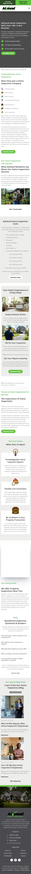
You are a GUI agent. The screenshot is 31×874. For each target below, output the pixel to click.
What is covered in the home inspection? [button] (14, 654)
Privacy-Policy (24, 868)
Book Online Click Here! (23, 2)
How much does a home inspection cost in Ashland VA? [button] (14, 636)
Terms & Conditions (7, 870)
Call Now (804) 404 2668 (7, 2)
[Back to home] (8, 8)
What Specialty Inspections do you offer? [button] (14, 649)
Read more (4, 735)
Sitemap (17, 870)
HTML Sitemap (25, 870)
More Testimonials (15, 209)
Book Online (13, 840)
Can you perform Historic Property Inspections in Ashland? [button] (12, 659)
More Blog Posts (15, 781)
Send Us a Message (15, 838)
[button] (29, 8)
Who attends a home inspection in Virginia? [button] (12, 643)
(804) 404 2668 (15, 673)
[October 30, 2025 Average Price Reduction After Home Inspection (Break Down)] (15, 692)
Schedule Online (8, 53)
